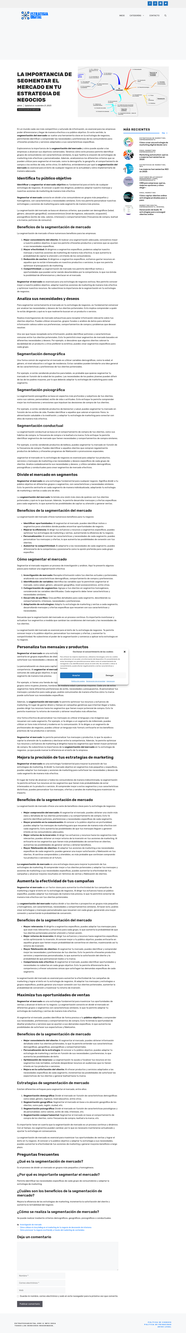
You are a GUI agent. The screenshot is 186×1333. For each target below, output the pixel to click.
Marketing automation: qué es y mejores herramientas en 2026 (153, 157)
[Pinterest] (160, 3)
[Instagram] (155, 3)
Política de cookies (78, 681)
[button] (124, 651)
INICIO (122, 15)
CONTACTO (154, 15)
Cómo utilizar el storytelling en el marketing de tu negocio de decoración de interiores (55, 1227)
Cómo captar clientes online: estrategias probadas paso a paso (153, 197)
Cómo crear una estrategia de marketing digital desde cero (153, 143)
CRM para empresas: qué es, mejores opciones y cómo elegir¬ (152, 185)
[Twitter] (166, 3)
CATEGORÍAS (135, 15)
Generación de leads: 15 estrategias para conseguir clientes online (152, 212)
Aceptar (76, 675)
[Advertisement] (93, 42)
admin (19, 106)
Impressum (111, 681)
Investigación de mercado (28, 110)
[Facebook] (150, 3)
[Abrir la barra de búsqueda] (165, 15)
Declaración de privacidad (95, 681)
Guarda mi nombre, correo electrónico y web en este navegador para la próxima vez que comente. (69, 1296)
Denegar (110, 675)
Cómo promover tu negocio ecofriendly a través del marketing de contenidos (52, 1230)
